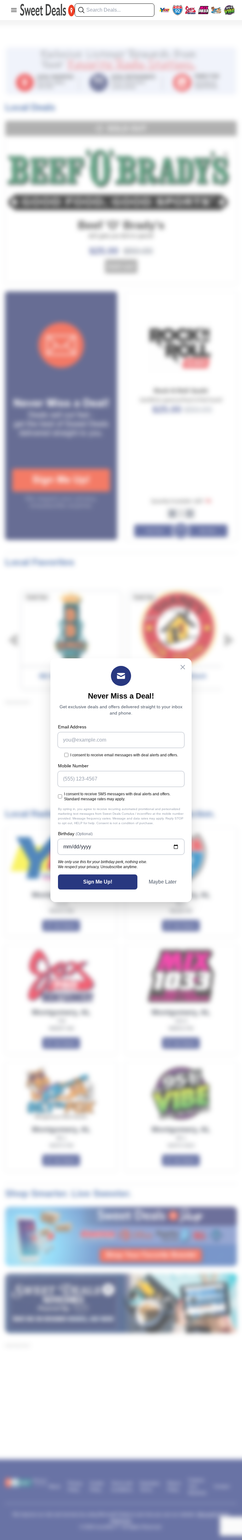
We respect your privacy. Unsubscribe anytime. (98, 867)
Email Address (72, 726)
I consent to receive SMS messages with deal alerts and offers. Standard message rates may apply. (117, 796)
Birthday (75, 833)
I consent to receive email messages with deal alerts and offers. (124, 755)
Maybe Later (162, 881)
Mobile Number (73, 765)
